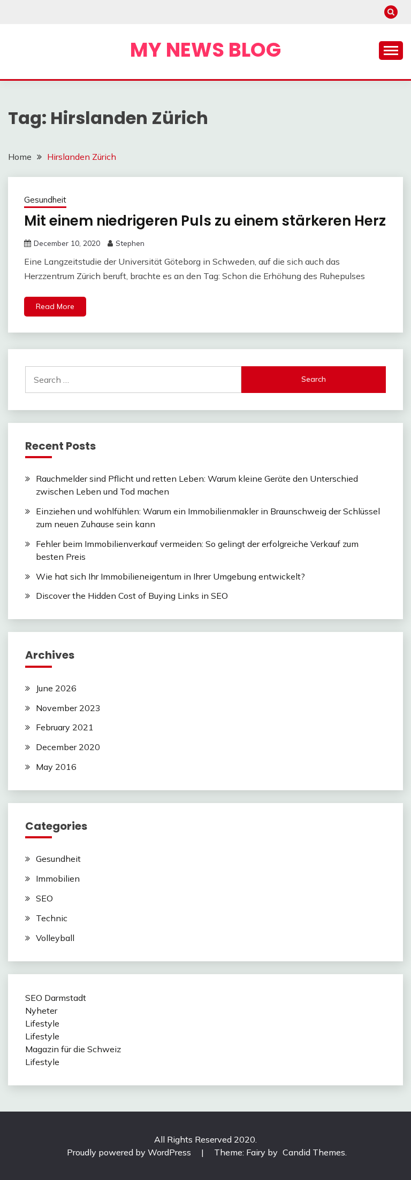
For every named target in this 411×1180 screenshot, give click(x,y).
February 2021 (65, 727)
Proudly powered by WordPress (130, 1152)
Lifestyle (42, 1023)
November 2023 (68, 708)
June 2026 (56, 688)
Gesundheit (45, 200)
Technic (51, 918)
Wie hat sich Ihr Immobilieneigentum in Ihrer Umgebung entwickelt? (170, 576)
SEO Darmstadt (55, 997)
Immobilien (58, 878)
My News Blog (205, 50)
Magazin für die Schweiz (73, 1049)
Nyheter (41, 1010)
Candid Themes (314, 1152)
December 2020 (68, 747)
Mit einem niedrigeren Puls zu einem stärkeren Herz (205, 220)
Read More (55, 306)
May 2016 (56, 766)
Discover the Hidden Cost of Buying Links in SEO (132, 595)
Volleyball (55, 937)
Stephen (130, 243)
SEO (44, 898)
